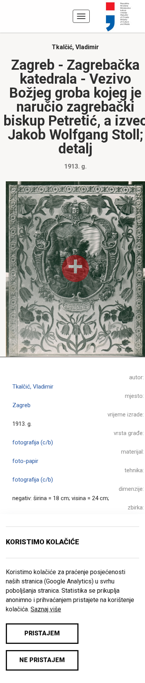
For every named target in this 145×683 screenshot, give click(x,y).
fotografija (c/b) (32, 442)
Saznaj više (46, 609)
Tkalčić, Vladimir (75, 47)
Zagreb (21, 405)
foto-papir (25, 461)
